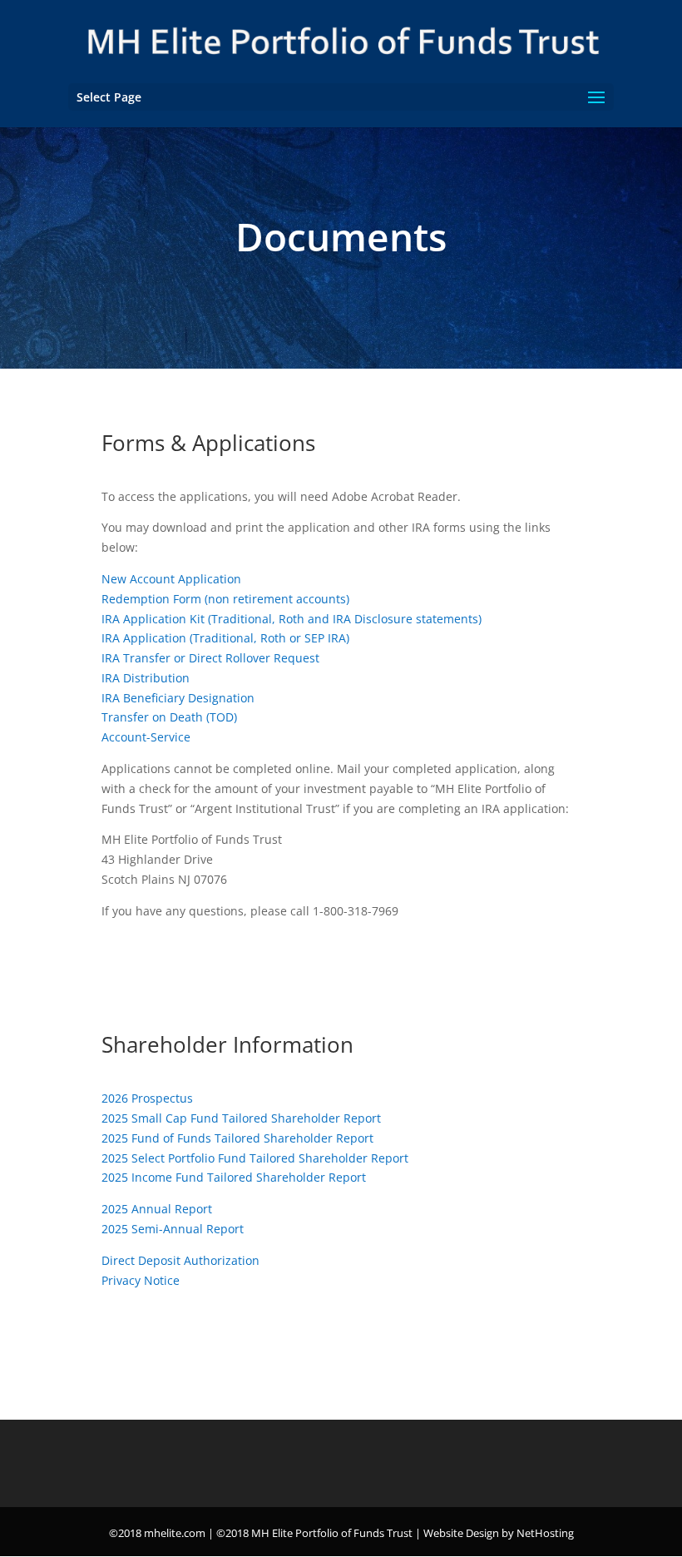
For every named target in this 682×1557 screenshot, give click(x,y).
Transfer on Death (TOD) (169, 717)
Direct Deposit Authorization (180, 1260)
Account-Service (145, 737)
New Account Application (171, 579)
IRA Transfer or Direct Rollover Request (210, 658)
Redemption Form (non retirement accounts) (225, 599)
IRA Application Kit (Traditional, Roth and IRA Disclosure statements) (291, 619)
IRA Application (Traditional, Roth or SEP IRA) (225, 638)
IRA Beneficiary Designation (178, 698)
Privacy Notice (140, 1280)
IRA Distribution (145, 678)
